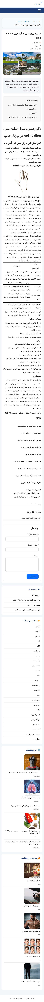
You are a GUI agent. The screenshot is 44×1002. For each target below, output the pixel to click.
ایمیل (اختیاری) (33, 545)
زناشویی (37, 690)
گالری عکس (35, 729)
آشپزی (38, 631)
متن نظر (36, 555)
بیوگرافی (37, 651)
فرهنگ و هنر (36, 719)
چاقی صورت (35, 666)
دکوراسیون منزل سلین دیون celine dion (22, 105)
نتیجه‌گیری (32, 113)
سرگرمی (37, 705)
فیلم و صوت (36, 724)
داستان (37, 670)
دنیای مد (37, 680)
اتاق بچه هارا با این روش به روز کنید (27, 610)
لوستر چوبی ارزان (34, 605)
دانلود (38, 675)
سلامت (37, 710)
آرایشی (37, 626)
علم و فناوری (35, 715)
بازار (38, 641)
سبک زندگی (36, 700)
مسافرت (37, 739)
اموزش (37, 636)
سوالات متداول (31, 109)
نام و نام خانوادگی (32, 534)
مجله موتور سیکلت (33, 734)
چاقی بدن (36, 661)
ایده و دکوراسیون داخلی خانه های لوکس (26, 600)
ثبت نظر (32, 577)
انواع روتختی (36, 595)
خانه (39, 21)
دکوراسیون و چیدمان (24, 21)
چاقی (38, 656)
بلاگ (34, 21)
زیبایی (38, 695)
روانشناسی (36, 685)
